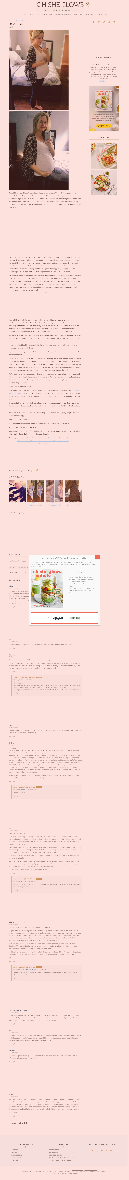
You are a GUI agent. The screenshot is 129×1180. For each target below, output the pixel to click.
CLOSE (97, 557)
